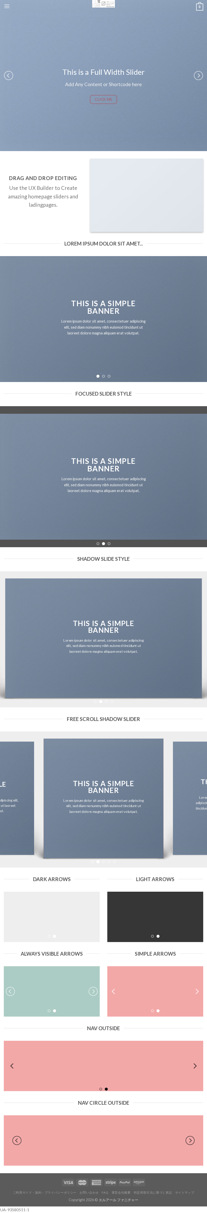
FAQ (105, 1192)
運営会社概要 (121, 1192)
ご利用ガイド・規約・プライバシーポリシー (44, 1192)
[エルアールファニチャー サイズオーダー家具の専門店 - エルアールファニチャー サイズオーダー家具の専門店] (103, 4)
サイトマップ (184, 1192)
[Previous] (8, 75)
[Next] (198, 75)
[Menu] (7, 6)
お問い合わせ (89, 1192)
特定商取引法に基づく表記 (153, 1192)
